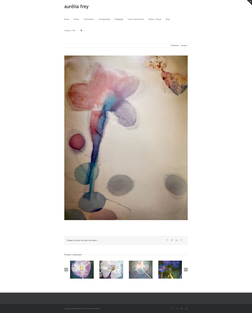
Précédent (175, 45)
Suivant (183, 45)
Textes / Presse (155, 19)
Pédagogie (119, 19)
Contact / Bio (69, 30)
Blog (168, 19)
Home (66, 19)
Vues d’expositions (136, 19)
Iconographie (104, 19)
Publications (89, 19)
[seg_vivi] (126, 138)
